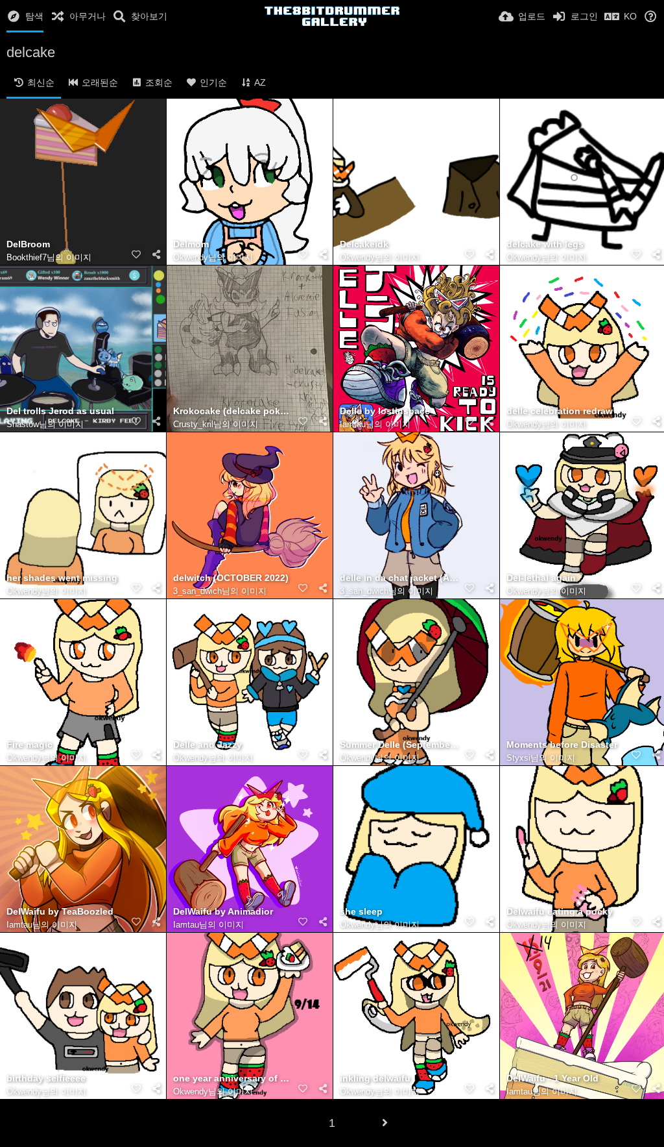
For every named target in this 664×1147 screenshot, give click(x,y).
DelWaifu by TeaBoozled (59, 912)
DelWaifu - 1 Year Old (552, 1078)
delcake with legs (545, 244)
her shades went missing (61, 578)
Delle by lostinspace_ (387, 411)
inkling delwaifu (375, 1078)
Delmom (191, 244)
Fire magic (29, 745)
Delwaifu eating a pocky (559, 912)
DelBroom (28, 244)
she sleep (361, 912)
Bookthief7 (26, 257)
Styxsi (518, 758)
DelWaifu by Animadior (223, 912)
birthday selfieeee (46, 1078)
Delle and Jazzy (207, 745)
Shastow (22, 424)
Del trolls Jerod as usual (60, 411)
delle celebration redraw (559, 411)
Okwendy (190, 257)
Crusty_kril (193, 424)
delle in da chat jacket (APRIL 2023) (400, 578)
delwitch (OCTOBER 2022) (231, 578)
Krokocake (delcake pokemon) (233, 411)
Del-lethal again (541, 578)
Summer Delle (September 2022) (400, 745)
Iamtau (353, 424)
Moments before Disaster (561, 745)
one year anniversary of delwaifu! (233, 1078)
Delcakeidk (364, 244)
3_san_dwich (197, 591)
